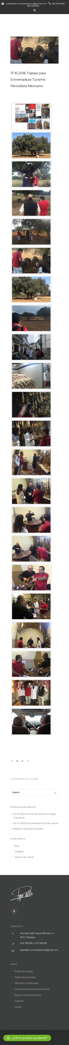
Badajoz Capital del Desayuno (28, 828)
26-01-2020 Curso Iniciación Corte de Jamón (35, 823)
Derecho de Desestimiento (27, 995)
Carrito (17, 1007)
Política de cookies (23, 971)
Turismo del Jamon (24, 857)
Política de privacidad (25, 977)
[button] (27, 1038)
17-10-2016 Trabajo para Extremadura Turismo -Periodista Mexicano (28, 79)
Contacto (19, 1001)
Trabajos (18, 851)
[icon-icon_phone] (49, 3)
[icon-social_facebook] (14, 911)
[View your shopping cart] (56, 22)
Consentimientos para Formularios (31, 989)
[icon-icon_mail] (3, 3)
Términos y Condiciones (26, 983)
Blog (16, 846)
